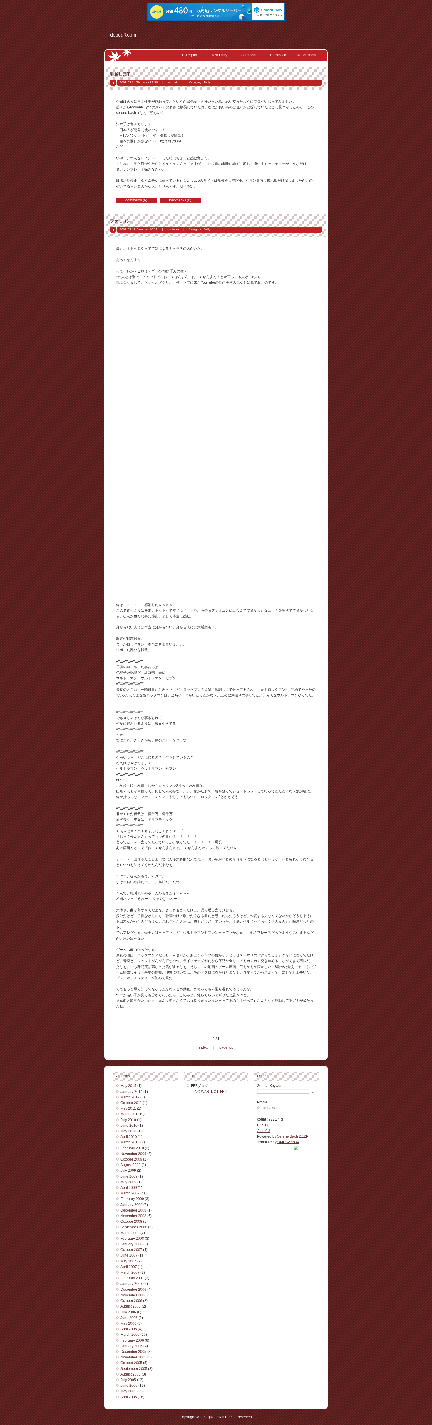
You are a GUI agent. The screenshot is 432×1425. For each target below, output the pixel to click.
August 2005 (130, 1374)
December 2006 (133, 1289)
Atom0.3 (263, 1131)
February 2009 (132, 1199)
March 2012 (130, 1097)
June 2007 (129, 1255)
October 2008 (131, 1221)
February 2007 (132, 1278)
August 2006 (130, 1306)
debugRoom (123, 34)
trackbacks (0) (180, 200)
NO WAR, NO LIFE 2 (211, 1092)
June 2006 (129, 1318)
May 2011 (128, 1108)
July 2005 (128, 1380)
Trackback (277, 55)
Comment (248, 55)
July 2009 (128, 1171)
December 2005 (133, 1352)
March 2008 (130, 1233)
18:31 (154, 229)
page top (226, 1047)
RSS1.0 (263, 1125)
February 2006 (132, 1340)
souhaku (173, 82)
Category (189, 55)
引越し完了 (120, 74)
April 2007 (128, 1267)
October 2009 (131, 1159)
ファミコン (120, 221)
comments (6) (136, 200)
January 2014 (131, 1092)
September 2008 (133, 1227)
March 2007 (130, 1272)
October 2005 (131, 1363)
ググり (163, 282)
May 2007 (128, 1261)
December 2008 (133, 1210)
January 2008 (131, 1244)
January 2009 (131, 1205)
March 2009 (130, 1193)
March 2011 (129, 1114)
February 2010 (132, 1148)
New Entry (219, 55)
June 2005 (129, 1385)
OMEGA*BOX (288, 1142)
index (203, 1047)
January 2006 (131, 1346)
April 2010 (128, 1137)
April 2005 (128, 1397)
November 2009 (133, 1154)
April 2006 (128, 1329)
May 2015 (128, 1086)
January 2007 (131, 1284)
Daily (207, 82)
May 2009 (128, 1182)
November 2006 (133, 1295)
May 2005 (128, 1391)
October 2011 (131, 1103)
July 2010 (128, 1120)
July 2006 (128, 1312)
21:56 (154, 82)
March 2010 (130, 1142)
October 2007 (131, 1250)
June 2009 (129, 1176)
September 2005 (133, 1369)
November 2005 (133, 1357)
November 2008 (133, 1216)
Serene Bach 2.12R (293, 1136)
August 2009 (130, 1165)
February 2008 (132, 1239)
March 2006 (130, 1335)
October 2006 (131, 1301)
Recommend (307, 55)
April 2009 (128, 1188)
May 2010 (128, 1131)
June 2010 (129, 1125)
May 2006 (128, 1323)
